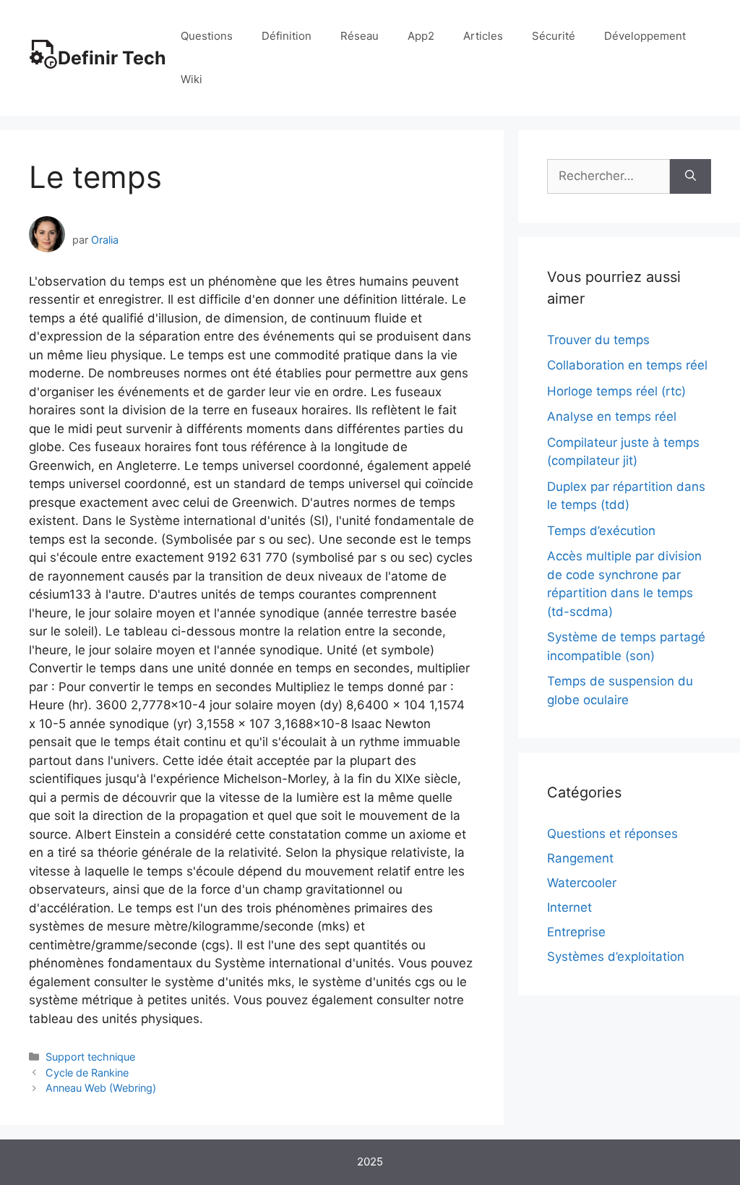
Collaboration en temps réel (627, 365)
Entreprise (576, 932)
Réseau (359, 36)
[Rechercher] (690, 176)
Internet (569, 907)
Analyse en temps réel (611, 416)
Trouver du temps (598, 340)
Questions (207, 36)
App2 (421, 36)
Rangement (580, 858)
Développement (645, 36)
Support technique (90, 1057)
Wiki (191, 79)
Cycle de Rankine (87, 1072)
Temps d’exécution (601, 530)
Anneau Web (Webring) (101, 1088)
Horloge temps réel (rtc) (616, 391)
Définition (286, 36)
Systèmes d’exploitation (615, 956)
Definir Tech (112, 58)
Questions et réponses (612, 833)
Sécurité (553, 36)
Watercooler (581, 883)
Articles (483, 36)
